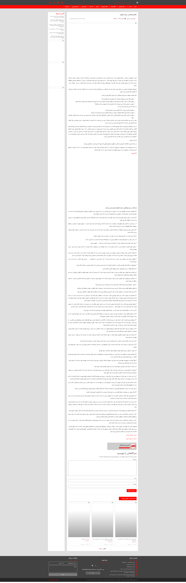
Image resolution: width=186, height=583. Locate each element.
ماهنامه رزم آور (129, 435)
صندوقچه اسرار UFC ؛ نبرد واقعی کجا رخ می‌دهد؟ (56, 29)
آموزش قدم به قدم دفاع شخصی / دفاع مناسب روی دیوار (126, 539)
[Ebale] (87, 573)
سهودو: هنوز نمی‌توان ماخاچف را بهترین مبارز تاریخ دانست (57, 33)
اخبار (130, 7)
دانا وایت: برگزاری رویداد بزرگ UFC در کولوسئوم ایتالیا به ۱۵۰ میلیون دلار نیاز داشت (57, 37)
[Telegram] (58, 2)
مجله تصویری (75, 7)
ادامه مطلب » (134, 541)
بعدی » (100, 548)
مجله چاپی (83, 7)
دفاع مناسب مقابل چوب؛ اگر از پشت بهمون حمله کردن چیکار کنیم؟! (102, 539)
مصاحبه (91, 7)
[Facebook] (62, 2)
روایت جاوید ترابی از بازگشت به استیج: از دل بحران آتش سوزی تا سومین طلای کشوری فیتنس (56, 25)
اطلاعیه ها (113, 7)
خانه (135, 7)
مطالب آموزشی (104, 7)
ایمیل (135, 484)
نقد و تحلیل (121, 7)
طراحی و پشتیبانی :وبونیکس (53, 579)
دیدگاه (135, 459)
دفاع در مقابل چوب (85, 539)
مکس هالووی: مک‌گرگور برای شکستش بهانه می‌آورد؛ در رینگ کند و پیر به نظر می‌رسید (57, 21)
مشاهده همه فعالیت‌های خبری (124, 447)
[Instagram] (54, 2)
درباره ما (67, 7)
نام (135, 478)
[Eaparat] (50, 2)
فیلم (97, 7)
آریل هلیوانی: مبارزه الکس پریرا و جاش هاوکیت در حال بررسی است (57, 17)
